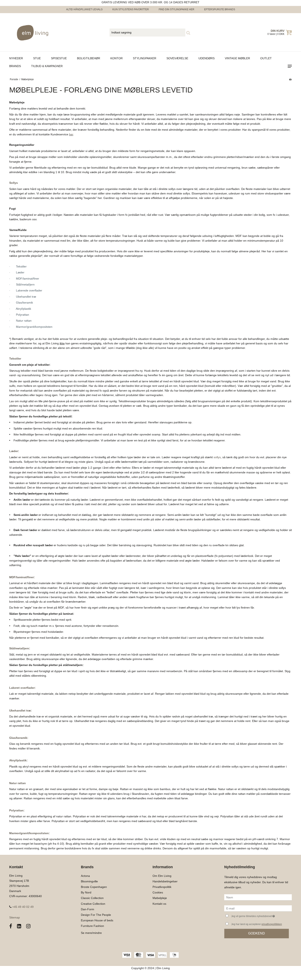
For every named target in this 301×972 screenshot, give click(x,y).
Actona (85, 875)
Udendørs (206, 58)
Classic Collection (92, 898)
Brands (15, 66)
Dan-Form (87, 909)
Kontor (116, 58)
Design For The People (96, 914)
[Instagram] (28, 926)
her (71, 134)
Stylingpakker (144, 58)
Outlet (266, 58)
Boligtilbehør (88, 58)
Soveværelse (177, 58)
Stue (37, 58)
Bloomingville (89, 881)
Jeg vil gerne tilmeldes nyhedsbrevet (261, 915)
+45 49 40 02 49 (22, 906)
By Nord (86, 892)
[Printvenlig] (290, 79)
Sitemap (14, 917)
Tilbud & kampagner (47, 66)
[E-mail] (258, 908)
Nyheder (16, 58)
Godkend (256, 933)
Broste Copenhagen (94, 887)
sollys (217, 457)
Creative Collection (93, 903)
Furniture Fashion (92, 925)
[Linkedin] (19, 926)
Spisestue (59, 58)
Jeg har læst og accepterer (256, 924)
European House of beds (97, 920)
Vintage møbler (237, 58)
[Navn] (258, 897)
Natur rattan (17, 783)
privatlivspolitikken (271, 924)
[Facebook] (10, 926)
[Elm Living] (31, 32)
